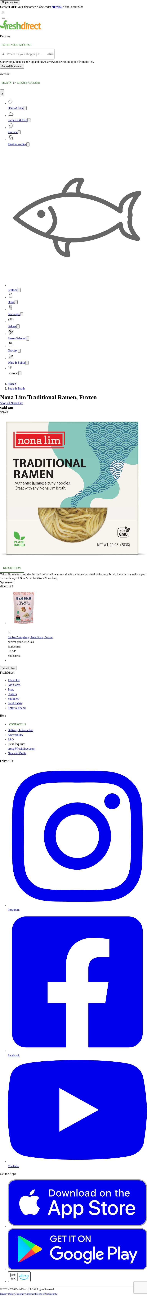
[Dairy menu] (16, 302)
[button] (73, 489)
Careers (12, 694)
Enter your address (16, 45)
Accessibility (15, 734)
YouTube (13, 1166)
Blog (11, 689)
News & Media (17, 753)
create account (29, 82)
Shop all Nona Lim (11, 403)
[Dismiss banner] (3, 12)
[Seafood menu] (19, 290)
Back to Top (8, 668)
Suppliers (13, 698)
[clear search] (50, 54)
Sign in (6, 82)
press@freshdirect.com (21, 748)
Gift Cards (14, 684)
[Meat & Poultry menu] (27, 144)
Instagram (14, 909)
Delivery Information (20, 730)
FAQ (11, 739)
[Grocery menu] (19, 351)
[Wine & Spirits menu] (27, 363)
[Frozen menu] (27, 339)
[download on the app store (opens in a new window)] (77, 1226)
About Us (14, 680)
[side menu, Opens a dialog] (3, 17)
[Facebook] (77, 1050)
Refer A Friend (17, 708)
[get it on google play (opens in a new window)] (77, 1268)
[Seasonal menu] (19, 373)
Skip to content (10, 2)
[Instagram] (77, 905)
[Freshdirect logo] (21, 28)
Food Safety (15, 703)
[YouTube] (77, 1161)
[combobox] (26, 54)
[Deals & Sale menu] (25, 108)
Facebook (14, 1055)
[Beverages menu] (21, 314)
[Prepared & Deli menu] (28, 120)
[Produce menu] (19, 132)
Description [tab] (12, 568)
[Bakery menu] (18, 326)
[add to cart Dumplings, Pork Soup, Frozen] (10, 627)
